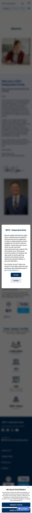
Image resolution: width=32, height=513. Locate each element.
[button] (28, 487)
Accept (16, 275)
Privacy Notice (12, 270)
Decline (16, 280)
